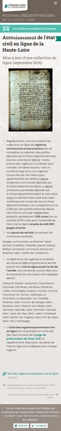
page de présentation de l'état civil (26, 337)
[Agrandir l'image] (30, 100)
